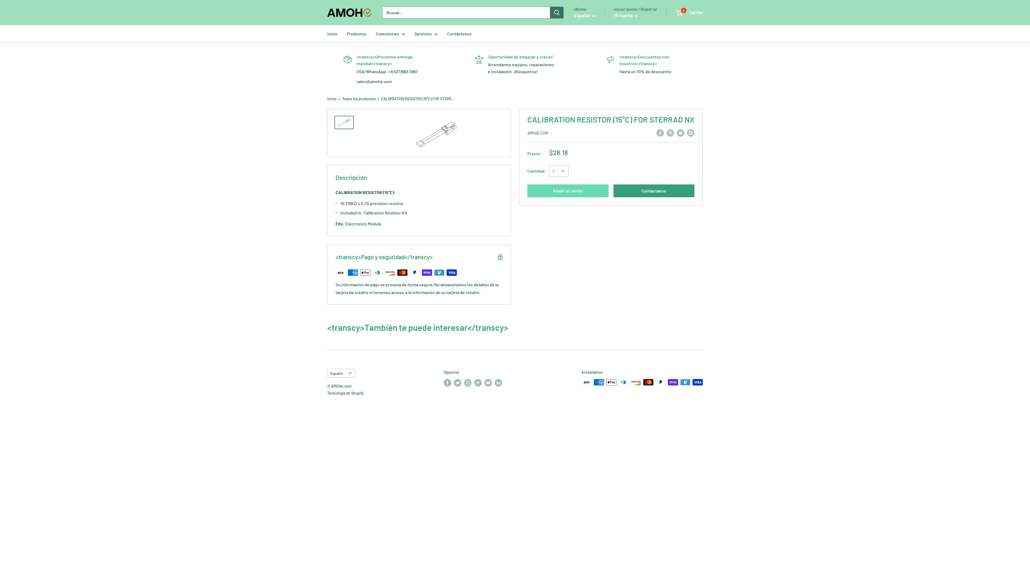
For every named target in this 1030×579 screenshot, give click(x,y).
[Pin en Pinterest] (670, 132)
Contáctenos (459, 33)
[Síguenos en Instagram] (468, 383)
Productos (356, 33)
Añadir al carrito (568, 190)
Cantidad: (536, 170)
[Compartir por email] (690, 132)
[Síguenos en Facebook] (447, 383)
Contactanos (654, 190)
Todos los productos (359, 98)
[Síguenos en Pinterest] (478, 383)
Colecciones (387, 33)
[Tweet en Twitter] (680, 132)
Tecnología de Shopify (345, 393)
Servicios (423, 33)
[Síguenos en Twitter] (457, 383)
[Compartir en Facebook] (660, 132)
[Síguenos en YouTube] (488, 383)
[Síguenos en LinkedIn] (498, 383)
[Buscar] (557, 12)
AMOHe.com (537, 133)
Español (336, 373)
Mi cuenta (624, 15)
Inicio (332, 33)
